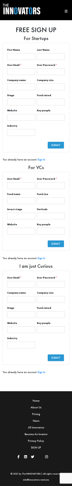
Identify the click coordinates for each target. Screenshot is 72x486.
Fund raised (44, 95)
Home (36, 401)
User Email (14, 65)
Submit (55, 145)
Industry (12, 125)
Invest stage (14, 209)
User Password (47, 65)
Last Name (43, 49)
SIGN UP (36, 447)
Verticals (42, 209)
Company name (16, 80)
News (36, 421)
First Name (13, 49)
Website (12, 110)
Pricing (36, 414)
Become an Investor (36, 434)
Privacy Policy (36, 441)
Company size (45, 80)
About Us (36, 407)
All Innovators (36, 427)
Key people (44, 110)
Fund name (13, 194)
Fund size (42, 194)
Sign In (41, 159)
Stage (10, 95)
